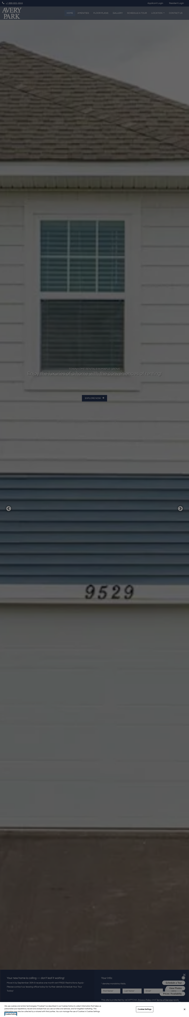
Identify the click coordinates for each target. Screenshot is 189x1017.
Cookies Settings (144, 1009)
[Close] (185, 1009)
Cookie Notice (10, 1014)
